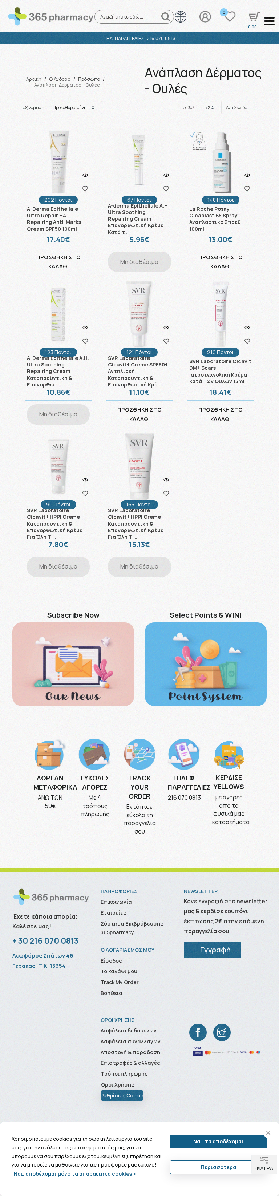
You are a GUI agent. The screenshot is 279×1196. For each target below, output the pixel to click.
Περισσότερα (218, 1167)
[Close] (268, 1133)
